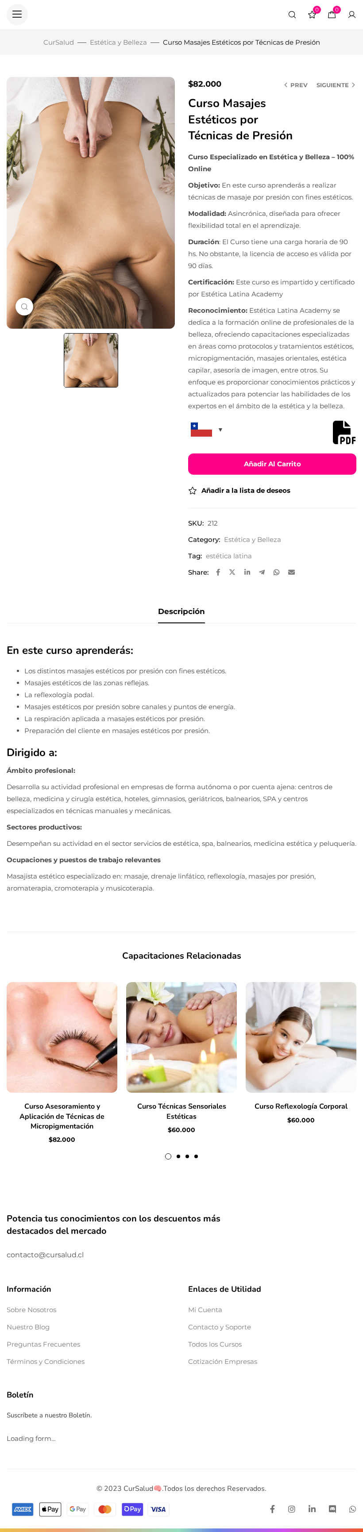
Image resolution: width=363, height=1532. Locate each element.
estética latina (229, 556)
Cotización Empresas (222, 1361)
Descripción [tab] (181, 611)
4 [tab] (196, 1156)
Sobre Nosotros (31, 1309)
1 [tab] (168, 1156)
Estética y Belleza (118, 42)
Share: (198, 572)
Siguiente (333, 84)
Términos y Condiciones (46, 1361)
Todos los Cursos (215, 1344)
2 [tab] (178, 1156)
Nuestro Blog (28, 1327)
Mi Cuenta (205, 1309)
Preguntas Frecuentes (43, 1344)
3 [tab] (187, 1156)
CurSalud (58, 42)
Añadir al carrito (272, 464)
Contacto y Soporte (219, 1327)
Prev (299, 84)
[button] (17, 14)
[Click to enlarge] (24, 306)
